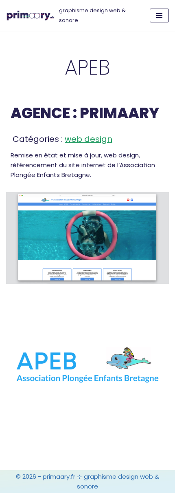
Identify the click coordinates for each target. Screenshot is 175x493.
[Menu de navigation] (159, 15)
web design (88, 139)
